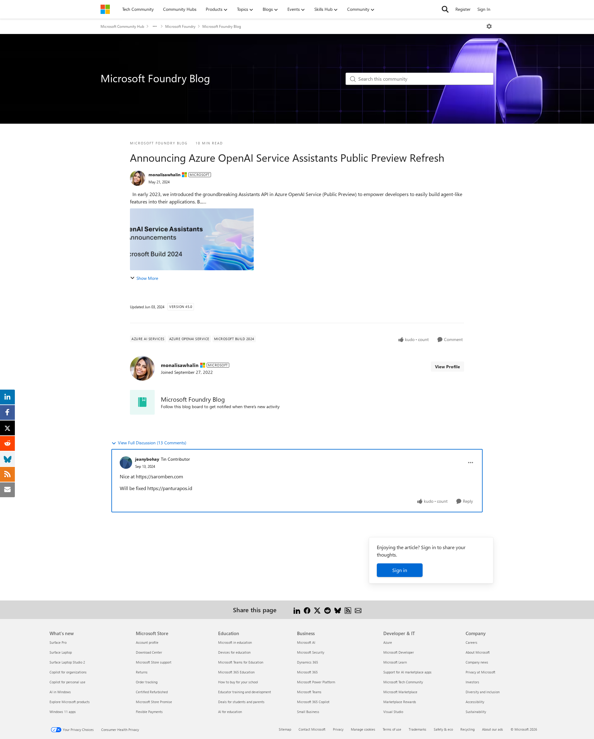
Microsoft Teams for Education (240, 662)
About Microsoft (478, 652)
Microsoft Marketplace (400, 692)
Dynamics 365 (307, 662)
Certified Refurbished (152, 692)
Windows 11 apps (63, 711)
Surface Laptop (61, 652)
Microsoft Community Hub (122, 26)
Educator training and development (244, 692)
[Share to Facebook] (307, 609)
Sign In (483, 9)
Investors (472, 682)
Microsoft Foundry (180, 26)
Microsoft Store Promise (154, 701)
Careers (471, 642)
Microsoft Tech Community (403, 682)
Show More (147, 278)
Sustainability (476, 711)
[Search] (445, 9)
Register (463, 9)
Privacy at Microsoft (480, 672)
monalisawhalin (164, 174)
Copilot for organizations (68, 672)
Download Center (149, 652)
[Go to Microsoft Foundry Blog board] (142, 402)
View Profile (447, 367)
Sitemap (285, 729)
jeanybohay (147, 459)
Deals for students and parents (241, 701)
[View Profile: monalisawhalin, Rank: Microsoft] (137, 178)
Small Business (308, 711)
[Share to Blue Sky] (337, 609)
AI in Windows (60, 692)
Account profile (147, 642)
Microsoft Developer (398, 652)
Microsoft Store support (153, 662)
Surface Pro (58, 642)
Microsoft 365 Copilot (313, 701)
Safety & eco (443, 729)
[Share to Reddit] (327, 609)
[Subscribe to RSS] (348, 609)
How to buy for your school (238, 682)
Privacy (338, 729)
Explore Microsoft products (70, 701)
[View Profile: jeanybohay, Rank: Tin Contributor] (126, 462)
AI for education (230, 711)
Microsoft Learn (395, 662)
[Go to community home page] (105, 9)
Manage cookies (363, 729)
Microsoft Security (310, 652)
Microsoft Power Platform (316, 682)
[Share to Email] (358, 609)
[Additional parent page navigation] (154, 26)
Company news (477, 662)
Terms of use (392, 729)
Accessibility (475, 701)
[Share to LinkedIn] (297, 609)
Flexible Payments (149, 711)
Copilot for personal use (67, 682)
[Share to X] (317, 609)
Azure (387, 642)
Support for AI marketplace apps (407, 672)
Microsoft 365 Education (236, 672)
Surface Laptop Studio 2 (67, 662)
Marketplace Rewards (399, 701)
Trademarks (417, 729)
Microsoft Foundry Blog (221, 26)
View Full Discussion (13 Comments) (152, 443)
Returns (142, 672)
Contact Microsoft (312, 729)
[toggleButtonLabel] (489, 26)
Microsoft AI (306, 642)
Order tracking (146, 682)
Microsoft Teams (309, 692)
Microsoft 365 (307, 672)
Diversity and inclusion (483, 692)
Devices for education (234, 652)
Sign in (399, 570)
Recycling (467, 729)
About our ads (492, 729)
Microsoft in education (235, 642)
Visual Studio (393, 711)
